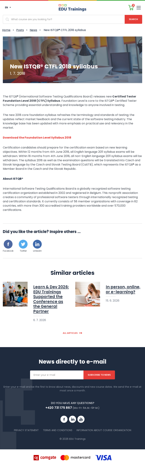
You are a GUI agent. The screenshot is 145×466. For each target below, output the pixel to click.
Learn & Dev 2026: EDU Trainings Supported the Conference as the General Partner (51, 299)
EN (6, 7)
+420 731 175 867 (58, 407)
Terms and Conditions (57, 430)
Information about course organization (104, 430)
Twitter (23, 250)
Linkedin (37, 250)
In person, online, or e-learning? (123, 289)
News (33, 30)
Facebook (8, 250)
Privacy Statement (26, 430)
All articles (70, 333)
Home (6, 30)
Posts (20, 30)
